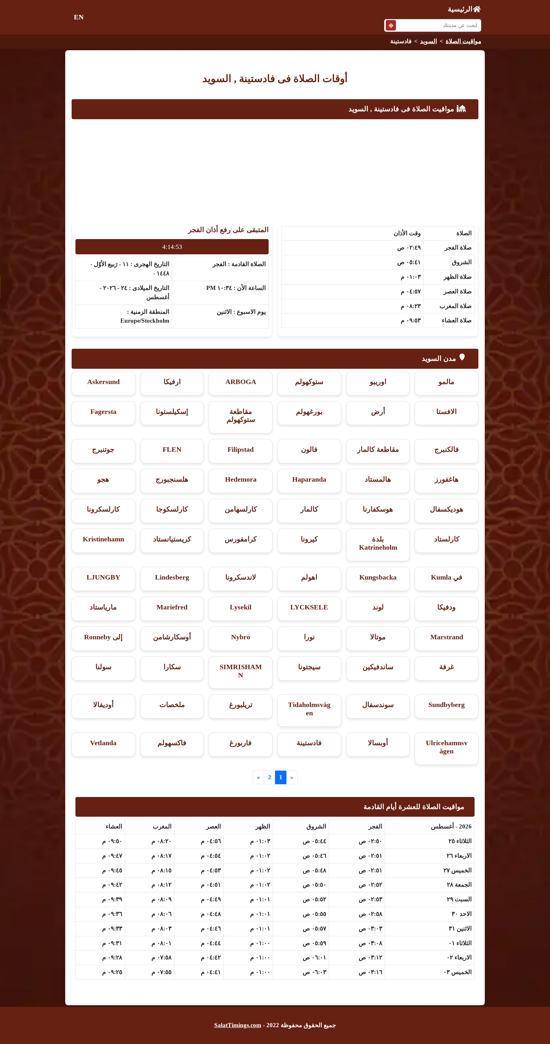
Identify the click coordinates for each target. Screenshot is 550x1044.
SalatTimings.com (237, 1025)
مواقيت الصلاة (463, 41)
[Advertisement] (275, 169)
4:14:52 (172, 246)
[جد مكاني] (391, 25)
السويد (428, 41)
